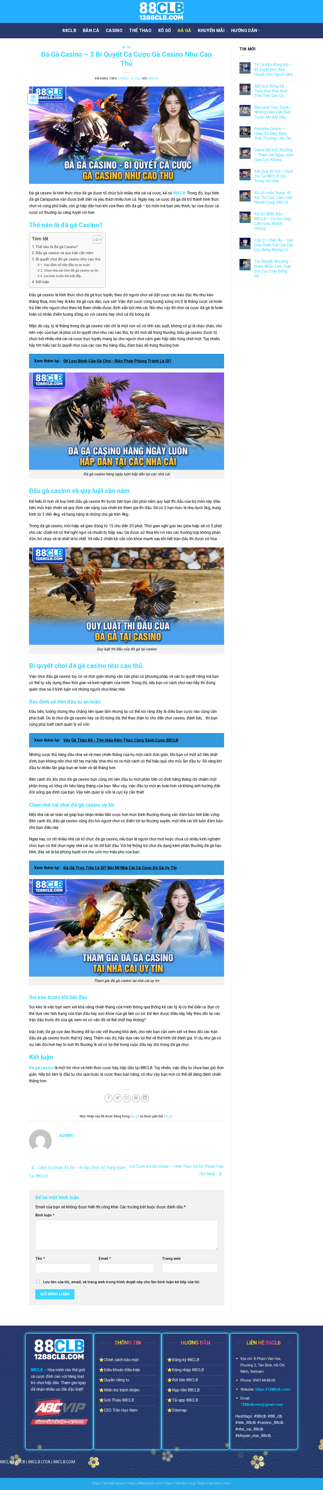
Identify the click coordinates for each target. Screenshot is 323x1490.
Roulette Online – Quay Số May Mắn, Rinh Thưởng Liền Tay (273, 133)
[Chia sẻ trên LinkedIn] (145, 1098)
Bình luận (45, 1215)
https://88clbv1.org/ (180, 1483)
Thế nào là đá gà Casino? (57, 247)
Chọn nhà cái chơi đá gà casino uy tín (71, 270)
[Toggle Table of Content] (94, 239)
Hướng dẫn (244, 30)
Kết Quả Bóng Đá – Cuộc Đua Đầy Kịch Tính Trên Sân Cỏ (271, 91)
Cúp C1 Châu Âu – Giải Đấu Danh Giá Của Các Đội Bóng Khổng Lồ (273, 245)
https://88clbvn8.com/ (145, 1483)
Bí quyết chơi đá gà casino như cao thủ (68, 259)
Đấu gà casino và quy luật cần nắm (64, 253)
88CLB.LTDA (39, 1461)
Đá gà (184, 30)
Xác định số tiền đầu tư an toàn (67, 265)
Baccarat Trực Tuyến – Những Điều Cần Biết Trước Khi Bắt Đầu (273, 112)
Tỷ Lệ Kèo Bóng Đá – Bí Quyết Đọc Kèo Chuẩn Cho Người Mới (273, 69)
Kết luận (42, 282)
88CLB (69, 30)
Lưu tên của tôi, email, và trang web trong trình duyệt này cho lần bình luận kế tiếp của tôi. (121, 1282)
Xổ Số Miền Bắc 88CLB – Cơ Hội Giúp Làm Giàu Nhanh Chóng (272, 221)
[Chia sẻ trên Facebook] (108, 1098)
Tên (40, 1259)
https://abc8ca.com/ (214, 1483)
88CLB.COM (64, 1461)
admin (153, 78)
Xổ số (164, 30)
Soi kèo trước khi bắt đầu (62, 276)
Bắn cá (91, 30)
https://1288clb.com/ (273, 1389)
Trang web (171, 1259)
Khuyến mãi (211, 30)
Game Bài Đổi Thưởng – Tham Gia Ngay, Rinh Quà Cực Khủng (273, 155)
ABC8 (20, 1461)
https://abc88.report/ (109, 1483)
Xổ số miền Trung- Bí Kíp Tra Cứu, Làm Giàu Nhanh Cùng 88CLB (273, 197)
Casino (114, 30)
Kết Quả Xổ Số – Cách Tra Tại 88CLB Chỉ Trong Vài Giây (273, 176)
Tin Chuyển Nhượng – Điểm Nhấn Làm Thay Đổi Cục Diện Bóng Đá (273, 268)
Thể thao (140, 30)
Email (105, 1259)
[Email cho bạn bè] (127, 1098)
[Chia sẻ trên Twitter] (117, 1098)
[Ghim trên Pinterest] (136, 1098)
